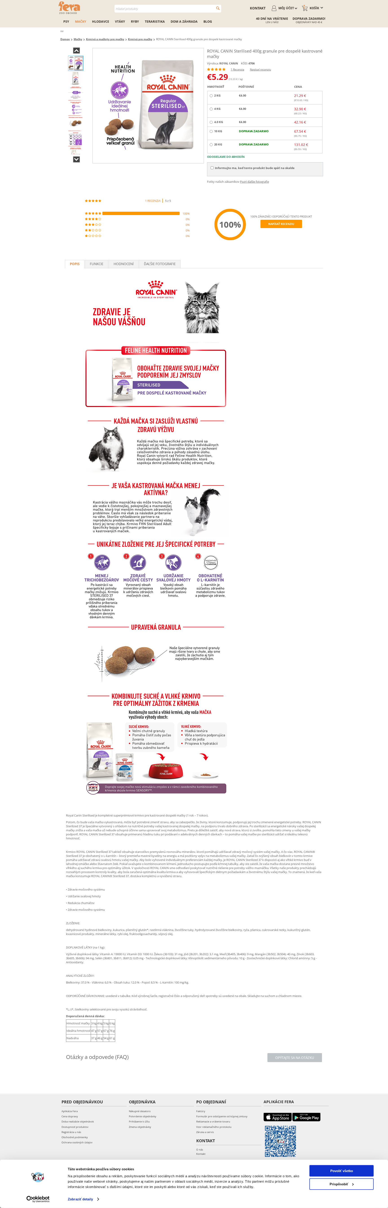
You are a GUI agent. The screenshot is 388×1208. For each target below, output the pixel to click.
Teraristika (155, 21)
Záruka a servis (205, 1132)
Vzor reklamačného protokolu (213, 1127)
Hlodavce (100, 21)
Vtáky (120, 21)
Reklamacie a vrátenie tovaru (213, 1121)
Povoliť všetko (341, 1171)
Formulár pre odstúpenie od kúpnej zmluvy (221, 1116)
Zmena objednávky (140, 1127)
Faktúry (200, 1111)
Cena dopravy (70, 1116)
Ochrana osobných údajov (77, 1142)
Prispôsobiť (339, 1184)
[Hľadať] (218, 8)
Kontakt (258, 8)
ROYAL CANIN (228, 63)
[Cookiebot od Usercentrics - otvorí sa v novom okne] (38, 1199)
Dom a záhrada (184, 21)
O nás (199, 1149)
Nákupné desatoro (140, 1111)
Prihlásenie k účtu (139, 1121)
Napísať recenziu (260, 69)
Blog (207, 21)
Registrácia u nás (71, 1132)
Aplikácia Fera (70, 1111)
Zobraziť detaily (80, 1199)
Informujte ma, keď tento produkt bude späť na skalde (255, 168)
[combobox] (168, 9)
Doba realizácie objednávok (78, 1121)
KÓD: (244, 63)
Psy (66, 21)
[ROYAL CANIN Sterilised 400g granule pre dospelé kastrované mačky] (148, 105)
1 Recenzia (237, 69)
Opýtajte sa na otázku (294, 1057)
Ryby (135, 21)
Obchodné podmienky (75, 1137)
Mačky (80, 21)
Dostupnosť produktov (75, 1127)
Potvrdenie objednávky (142, 1116)
